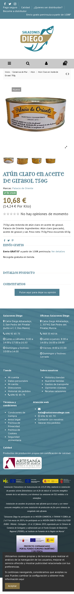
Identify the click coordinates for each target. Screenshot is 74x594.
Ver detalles (58, 251)
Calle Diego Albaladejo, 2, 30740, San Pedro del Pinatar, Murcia (54, 325)
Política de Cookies (14, 431)
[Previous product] (67, 73)
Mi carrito (13, 384)
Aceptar (12, 585)
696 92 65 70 (48, 415)
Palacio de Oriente (22, 188)
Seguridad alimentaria (14, 438)
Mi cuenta (13, 377)
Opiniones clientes (55, 387)
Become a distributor (15, 11)
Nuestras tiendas (54, 380)
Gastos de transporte (57, 384)
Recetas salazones (55, 391)
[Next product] (68, 73)
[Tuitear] (8, 240)
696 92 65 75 (13, 333)
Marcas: (7, 188)
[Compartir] (4, 240)
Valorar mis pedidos (49, 422)
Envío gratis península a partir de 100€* (48, 14)
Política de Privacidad (14, 424)
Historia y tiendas (55, 377)
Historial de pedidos (19, 391)
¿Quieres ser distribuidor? (48, 7)
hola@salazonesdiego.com (53, 412)
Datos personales (18, 380)
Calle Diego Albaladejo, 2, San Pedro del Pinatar (17, 323)
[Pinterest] (13, 240)
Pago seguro (10, 7)
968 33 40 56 (50, 333)
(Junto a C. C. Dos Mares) (16, 328)
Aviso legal (14, 419)
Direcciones (14, 387)
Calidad (25, 7)
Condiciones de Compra (16, 414)
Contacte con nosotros (50, 419)
